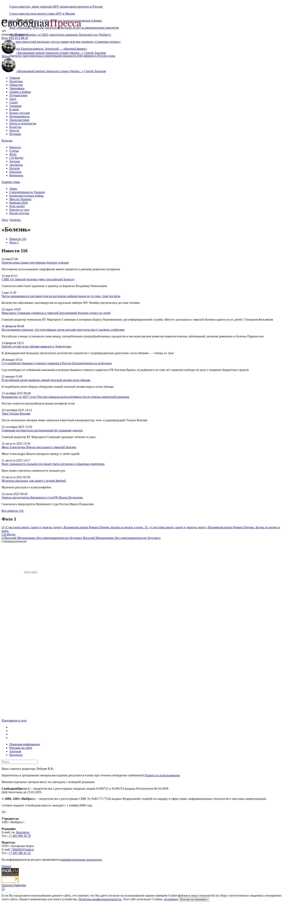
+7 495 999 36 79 (20, 835)
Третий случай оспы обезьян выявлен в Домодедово (36, 346)
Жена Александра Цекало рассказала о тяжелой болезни (39, 447)
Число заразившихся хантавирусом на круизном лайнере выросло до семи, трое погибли (61, 296)
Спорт (13, 102)
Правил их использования (161, 775)
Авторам (15, 751)
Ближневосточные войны (26, 195)
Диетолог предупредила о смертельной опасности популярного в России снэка (62, 55)
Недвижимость (19, 116)
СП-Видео (16, 157)
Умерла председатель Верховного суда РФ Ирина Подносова (42, 497)
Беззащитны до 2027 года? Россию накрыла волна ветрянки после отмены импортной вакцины (65, 396)
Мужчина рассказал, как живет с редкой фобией (34, 480)
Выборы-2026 (18, 202)
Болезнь (15, 219)
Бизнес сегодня (19, 113)
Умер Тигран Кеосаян (16, 413)
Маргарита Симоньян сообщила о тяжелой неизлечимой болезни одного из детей (56, 313)
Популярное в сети (14, 720)
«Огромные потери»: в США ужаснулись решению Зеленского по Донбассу (60, 34)
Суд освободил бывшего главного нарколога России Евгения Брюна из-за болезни (57, 363)
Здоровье (15, 106)
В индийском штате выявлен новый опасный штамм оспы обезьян (46, 380)
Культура (15, 127)
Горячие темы (11, 182)
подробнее (171, 899)
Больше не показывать (194, 899)
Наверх (6, 866)
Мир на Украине (20, 199)
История (15, 134)
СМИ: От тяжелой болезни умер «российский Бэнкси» (38, 279)
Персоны (15, 171)
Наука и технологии (22, 123)
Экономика (16, 88)
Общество (16, 84)
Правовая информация (24, 744)
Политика (16, 81)
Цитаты (14, 168)
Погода (14, 130)
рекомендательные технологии (81, 859)
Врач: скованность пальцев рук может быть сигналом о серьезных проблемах (53, 464)
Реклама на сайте (20, 747)
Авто (12, 98)
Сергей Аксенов (95, 52)
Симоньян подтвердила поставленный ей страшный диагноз (42, 430)
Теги (5, 219)
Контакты (15, 754)
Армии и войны (20, 91)
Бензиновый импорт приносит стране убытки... (49, 52)
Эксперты (16, 164)
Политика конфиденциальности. (100, 899)
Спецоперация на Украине (27, 192)
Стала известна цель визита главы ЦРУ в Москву (42, 13)
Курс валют (17, 206)
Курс (5, 38)
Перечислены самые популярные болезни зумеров (35, 262)
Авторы (14, 161)
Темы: (13, 188)
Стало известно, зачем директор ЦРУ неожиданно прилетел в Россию (56, 6)
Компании (16, 175)
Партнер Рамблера (14, 885)
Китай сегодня (19, 213)
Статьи (14, 150)
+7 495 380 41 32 (20, 853)
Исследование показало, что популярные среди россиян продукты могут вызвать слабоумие (63, 329)
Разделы (7, 140)
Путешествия (18, 95)
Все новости (12, 510)
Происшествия (19, 120)
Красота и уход (19, 209)
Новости (15, 147)
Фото (12, 154)
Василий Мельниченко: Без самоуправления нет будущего (121, 537)
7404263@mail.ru (22, 849)
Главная (14, 77)
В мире (14, 109)
